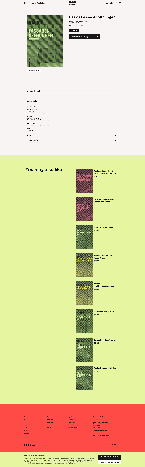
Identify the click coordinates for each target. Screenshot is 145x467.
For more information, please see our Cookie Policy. (61, 463)
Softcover (74, 30)
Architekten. (46, 125)
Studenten (30, 125)
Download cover (34, 70)
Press (25, 427)
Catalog (26, 433)
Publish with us (28, 425)
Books (27, 3)
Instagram (50, 422)
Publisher (41, 3)
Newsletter (109, 3)
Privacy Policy (72, 419)
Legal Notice (71, 417)
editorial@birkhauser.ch (100, 430)
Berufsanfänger (37, 125)
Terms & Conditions (73, 425)
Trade (25, 430)
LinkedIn (49, 425)
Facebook (50, 419)
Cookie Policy (72, 422)
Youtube (49, 427)
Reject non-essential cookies (109, 462)
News (33, 3)
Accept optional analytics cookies (109, 457)
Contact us (30, 130)
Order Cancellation (73, 427)
